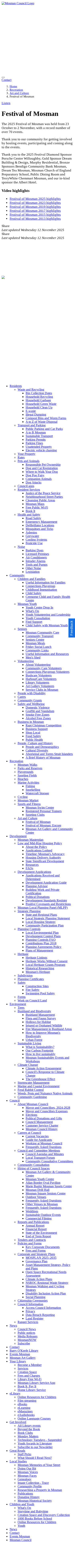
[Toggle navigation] (3, 77)
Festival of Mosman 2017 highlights (35, 211)
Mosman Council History (42, 1129)
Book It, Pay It (27, 1386)
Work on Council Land (32, 1000)
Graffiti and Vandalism (40, 711)
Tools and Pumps (36, 564)
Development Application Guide (46, 882)
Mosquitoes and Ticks (39, 529)
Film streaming (27, 1400)
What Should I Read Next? (35, 1457)
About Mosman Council (33, 1104)
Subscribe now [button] (19, 332)
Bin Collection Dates (39, 393)
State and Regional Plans (41, 914)
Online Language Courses (34, 1418)
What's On (32, 611)
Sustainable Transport (39, 436)
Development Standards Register (46, 900)
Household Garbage (38, 400)
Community (17, 575)
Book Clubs (25, 1432)
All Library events (29, 1425)
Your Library (18, 1361)
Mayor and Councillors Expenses (47, 1111)
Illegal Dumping (36, 414)
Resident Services (29, 489)
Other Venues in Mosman (42, 1204)
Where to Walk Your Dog (42, 471)
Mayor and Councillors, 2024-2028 (48, 1107)
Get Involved (18, 1422)
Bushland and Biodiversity (34, 1011)
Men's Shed (33, 657)
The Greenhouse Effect (40, 1079)
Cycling (23, 797)
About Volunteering (38, 664)
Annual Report (35, 1225)
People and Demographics (42, 746)
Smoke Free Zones (37, 714)
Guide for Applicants (39, 1139)
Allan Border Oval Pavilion (43, 1182)
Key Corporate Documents (43, 1247)
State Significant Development (45, 861)
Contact (14, 1347)
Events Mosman (20, 1354)
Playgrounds (25, 771)
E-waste (31, 411)
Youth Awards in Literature (35, 1443)
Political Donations (38, 897)
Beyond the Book (29, 1429)
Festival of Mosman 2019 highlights (35, 207)
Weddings (32, 1211)
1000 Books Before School (35, 1518)
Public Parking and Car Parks (44, 429)
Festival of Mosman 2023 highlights (35, 203)
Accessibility (13, 346)
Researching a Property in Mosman (40, 1490)
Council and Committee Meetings (39, 1150)
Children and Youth (22, 1504)
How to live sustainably (40, 1054)
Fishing (30, 786)
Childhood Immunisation (41, 589)
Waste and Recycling (31, 389)
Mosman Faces (27, 1475)
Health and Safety (29, 514)
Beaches (23, 779)
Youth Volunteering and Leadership (48, 614)
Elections (31, 1114)
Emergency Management (41, 521)
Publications (25, 1493)
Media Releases (27, 1336)
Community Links (37, 650)
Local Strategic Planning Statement (48, 918)
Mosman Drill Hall (37, 1189)
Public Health (34, 739)
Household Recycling (39, 396)
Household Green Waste (41, 404)
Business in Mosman (31, 721)
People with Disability (32, 693)
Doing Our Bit (27, 1468)
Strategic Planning (29, 911)
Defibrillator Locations (40, 525)
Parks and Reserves (30, 768)
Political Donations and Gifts (44, 1118)
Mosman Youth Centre (40, 1179)
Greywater (32, 536)
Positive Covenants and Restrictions (48, 904)
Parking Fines (34, 443)
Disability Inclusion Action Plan (46, 1293)
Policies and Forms (30, 1243)
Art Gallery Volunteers (40, 686)
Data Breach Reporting (40, 1315)
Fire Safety (32, 989)
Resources (32, 864)
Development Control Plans (43, 936)
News (13, 1325)
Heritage (23, 954)
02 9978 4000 (23, 305)
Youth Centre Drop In (39, 607)
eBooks (22, 1404)
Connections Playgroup (40, 586)
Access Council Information (43, 1307)
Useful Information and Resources (47, 654)
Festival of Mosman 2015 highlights (35, 215)
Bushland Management (40, 1014)
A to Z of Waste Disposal (41, 421)
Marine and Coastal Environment (38, 1086)
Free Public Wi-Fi (37, 507)
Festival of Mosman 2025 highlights (35, 199)
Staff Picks (24, 1454)
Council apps (26, 486)
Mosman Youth (27, 604)
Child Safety (33, 593)
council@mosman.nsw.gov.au (21, 309)
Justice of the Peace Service (43, 493)
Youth (21, 1525)
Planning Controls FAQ (41, 939)
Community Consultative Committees (49, 1161)
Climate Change (28, 1064)
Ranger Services (28, 1322)
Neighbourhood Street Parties (44, 496)
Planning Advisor (37, 886)
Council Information (30, 1304)
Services (23, 1368)
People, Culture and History (35, 743)
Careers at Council (29, 1132)
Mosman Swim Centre (40, 807)
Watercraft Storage (37, 793)
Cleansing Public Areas (40, 500)
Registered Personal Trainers (44, 811)
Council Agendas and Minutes (45, 1154)
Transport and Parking (32, 425)
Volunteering (26, 661)
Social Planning (35, 1297)
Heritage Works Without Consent (46, 961)
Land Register (34, 1318)
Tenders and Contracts (32, 1240)
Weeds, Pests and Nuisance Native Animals (45, 1093)
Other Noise (33, 568)
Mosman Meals (35, 643)
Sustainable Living (29, 1043)
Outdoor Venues (36, 1197)
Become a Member (30, 1365)
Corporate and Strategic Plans (36, 1254)
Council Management (39, 1122)
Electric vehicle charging (41, 450)
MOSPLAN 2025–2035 (41, 1257)
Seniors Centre (35, 639)
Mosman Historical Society (35, 1500)
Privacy (11, 342)
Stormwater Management (33, 1082)
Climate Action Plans (39, 1279)
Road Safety (33, 518)
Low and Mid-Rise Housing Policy (40, 843)
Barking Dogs (34, 550)
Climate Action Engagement (43, 1068)
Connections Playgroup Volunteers (47, 671)
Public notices (26, 1332)
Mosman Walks (27, 764)
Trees (21, 1007)
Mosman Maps (35, 504)
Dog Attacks (33, 482)
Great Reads (17, 1450)
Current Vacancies (37, 1136)
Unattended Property (39, 446)
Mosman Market (28, 800)
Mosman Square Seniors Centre (46, 1193)
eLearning (24, 1407)
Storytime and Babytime (33, 1511)
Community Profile (30, 1486)
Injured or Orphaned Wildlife (44, 1025)
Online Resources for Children (37, 1397)
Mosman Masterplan (30, 839)
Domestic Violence (38, 707)
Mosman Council (20, 1540)
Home (13, 86)
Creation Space (27, 1372)
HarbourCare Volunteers (41, 679)
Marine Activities (28, 782)
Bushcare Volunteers (39, 675)
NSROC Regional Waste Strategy (47, 1282)
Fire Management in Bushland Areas (49, 1029)
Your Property (26, 454)
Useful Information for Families (45, 582)
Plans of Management (39, 950)
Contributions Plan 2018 (41, 943)
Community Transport (39, 636)
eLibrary (15, 1393)
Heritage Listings (36, 957)
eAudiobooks (26, 1415)
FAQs (29, 868)
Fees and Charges (29, 1375)
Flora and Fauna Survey (41, 1018)
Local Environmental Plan (42, 932)
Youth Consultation (38, 618)
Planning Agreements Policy (43, 947)
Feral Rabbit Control (31, 1089)
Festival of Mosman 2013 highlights (35, 219)
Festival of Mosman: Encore (43, 825)
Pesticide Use (34, 543)
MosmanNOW (27, 1340)
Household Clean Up (39, 407)
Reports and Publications (33, 1222)
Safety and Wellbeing (31, 704)
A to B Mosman (36, 432)
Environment (18, 1004)
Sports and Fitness (29, 804)
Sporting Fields (27, 775)
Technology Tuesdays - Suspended (40, 1440)
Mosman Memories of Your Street (39, 1465)
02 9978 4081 (56, 305)
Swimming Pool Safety (40, 993)
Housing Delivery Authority (43, 857)
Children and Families (31, 579)
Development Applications (34, 872)
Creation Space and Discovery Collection (44, 1515)
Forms (22, 997)
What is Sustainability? (40, 1047)
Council (15, 1100)
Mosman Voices (28, 1472)
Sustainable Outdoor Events (43, 1215)
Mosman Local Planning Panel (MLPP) (43, 907)
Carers (22, 696)
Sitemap (11, 338)
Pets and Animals (28, 461)
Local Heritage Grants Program (45, 964)
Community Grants (30, 700)
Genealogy (24, 1479)
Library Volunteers (37, 682)
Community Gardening (32, 1097)
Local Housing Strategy (41, 922)
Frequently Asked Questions (43, 1147)
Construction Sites (37, 986)
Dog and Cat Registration (42, 468)
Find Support (34, 621)
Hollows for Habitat (38, 1022)
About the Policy (36, 847)
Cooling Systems (36, 539)
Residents (16, 386)
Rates (21, 457)
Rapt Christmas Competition (43, 725)
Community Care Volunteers (44, 668)
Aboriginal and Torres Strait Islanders (49, 754)
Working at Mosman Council (44, 1143)
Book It (30, 511)
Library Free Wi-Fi (29, 1379)
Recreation (16, 89)
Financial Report (36, 1229)
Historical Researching (40, 968)
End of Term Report (38, 1236)
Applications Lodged (39, 850)
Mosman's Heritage (38, 972)
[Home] (18, 3)
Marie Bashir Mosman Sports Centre (49, 1186)
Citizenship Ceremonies (33, 1300)
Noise (21, 546)
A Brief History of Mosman (43, 757)
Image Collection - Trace (33, 1482)
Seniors (22, 629)
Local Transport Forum (40, 1157)
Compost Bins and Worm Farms (46, 418)
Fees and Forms (36, 1250)
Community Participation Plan (45, 925)
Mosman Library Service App (36, 1382)
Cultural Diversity (37, 750)
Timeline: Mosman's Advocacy (45, 854)
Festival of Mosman (38, 822)
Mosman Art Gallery (23, 1357)
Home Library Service (32, 1390)
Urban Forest (34, 1039)
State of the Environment (41, 1232)
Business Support (37, 729)
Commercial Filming (39, 1218)
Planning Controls (29, 929)
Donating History (29, 1497)
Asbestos (31, 532)
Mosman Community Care (42, 632)
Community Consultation (33, 1164)
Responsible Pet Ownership (43, 464)
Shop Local (33, 732)
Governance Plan (36, 1261)
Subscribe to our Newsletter (35, 1447)
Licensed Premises (37, 554)
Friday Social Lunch (38, 646)
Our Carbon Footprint (39, 1050)
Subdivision (25, 975)
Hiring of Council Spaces (34, 1168)
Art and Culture (19, 93)
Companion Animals (39, 479)
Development (18, 836)
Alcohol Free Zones (38, 718)
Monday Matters (28, 1436)
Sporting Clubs (35, 814)
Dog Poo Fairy (35, 475)
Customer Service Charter (42, 1125)
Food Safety (33, 736)
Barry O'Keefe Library (24, 1350)
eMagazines (25, 1411)
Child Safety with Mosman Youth (47, 625)
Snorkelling (33, 789)
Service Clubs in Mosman (42, 689)
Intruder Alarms (35, 561)
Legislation (33, 571)
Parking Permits (36, 439)
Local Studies (18, 1461)
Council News (27, 1329)
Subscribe (24, 1343)
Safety (22, 982)
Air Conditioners (36, 557)
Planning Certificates (31, 979)
